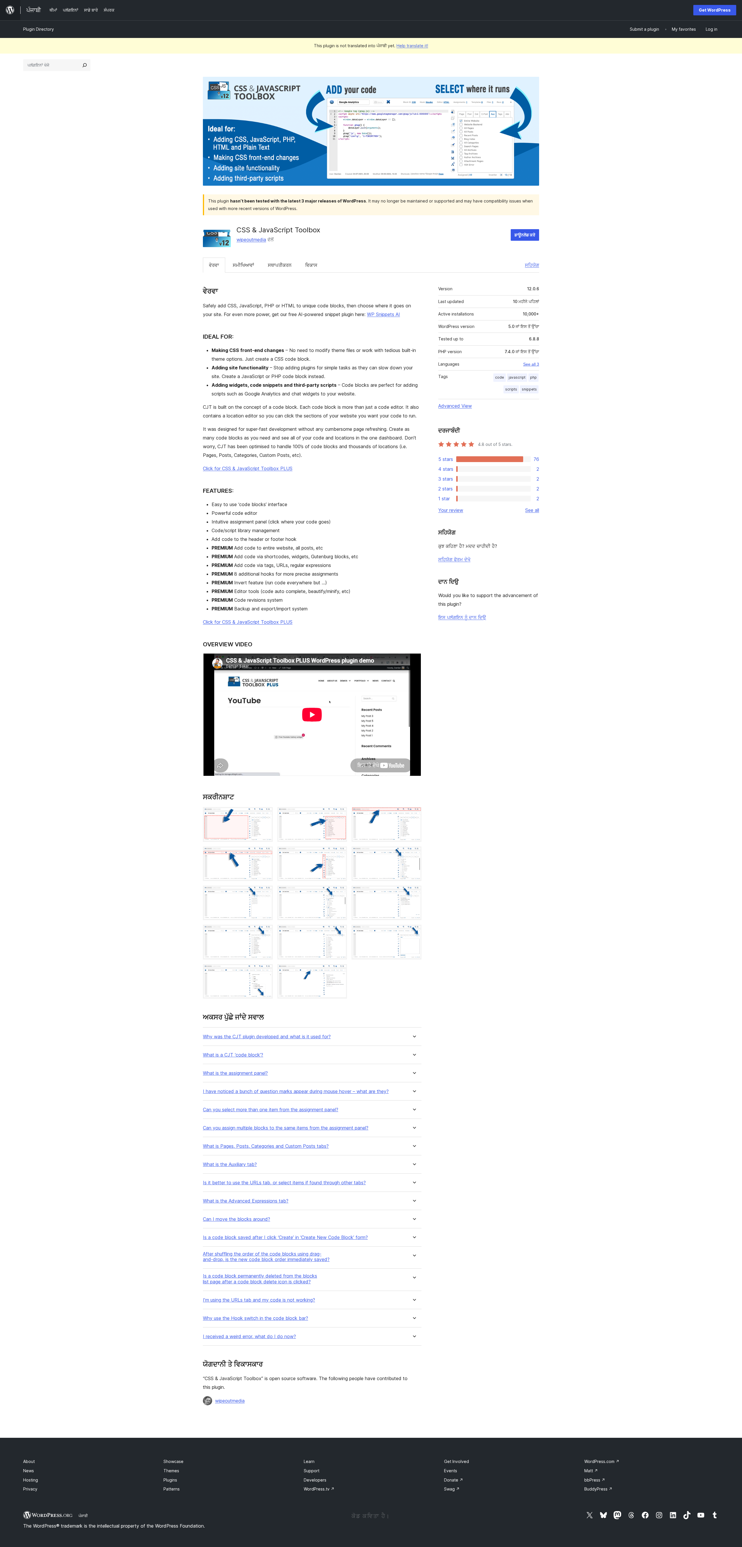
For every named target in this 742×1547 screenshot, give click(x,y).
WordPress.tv (319, 1488)
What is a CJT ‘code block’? (233, 1055)
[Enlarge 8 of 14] (339, 893)
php (533, 377)
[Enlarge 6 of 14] (414, 854)
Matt (591, 1470)
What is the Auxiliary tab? (230, 1164)
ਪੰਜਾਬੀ (83, 1515)
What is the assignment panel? (235, 1073)
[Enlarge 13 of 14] (265, 972)
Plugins (170, 1479)
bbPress (594, 1479)
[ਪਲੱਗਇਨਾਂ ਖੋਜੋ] (84, 65)
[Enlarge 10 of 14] (265, 932)
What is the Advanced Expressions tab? (245, 1201)
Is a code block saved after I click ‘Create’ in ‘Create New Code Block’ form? (285, 1237)
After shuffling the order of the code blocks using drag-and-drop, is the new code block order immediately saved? (266, 1256)
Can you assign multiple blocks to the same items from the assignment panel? (285, 1128)
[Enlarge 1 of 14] (265, 815)
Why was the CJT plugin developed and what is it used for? (267, 1036)
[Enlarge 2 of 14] (339, 815)
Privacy (30, 1488)
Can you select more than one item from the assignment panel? (270, 1109)
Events (450, 1470)
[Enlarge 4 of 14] (265, 854)
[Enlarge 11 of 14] (339, 932)
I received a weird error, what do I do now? (249, 1336)
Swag (452, 1488)
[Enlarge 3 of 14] (414, 815)
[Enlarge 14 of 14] (339, 972)
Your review (450, 510)
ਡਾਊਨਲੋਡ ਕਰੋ (524, 234)
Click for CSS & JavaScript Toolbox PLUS (247, 468)
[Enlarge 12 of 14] (414, 932)
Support (311, 1470)
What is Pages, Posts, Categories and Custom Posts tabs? (266, 1146)
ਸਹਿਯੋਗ (532, 265)
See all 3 (531, 364)
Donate (453, 1479)
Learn (309, 1461)
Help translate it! (412, 45)
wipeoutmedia (251, 239)
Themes (171, 1470)
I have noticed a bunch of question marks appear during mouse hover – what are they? (296, 1091)
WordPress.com (601, 1461)
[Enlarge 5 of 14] (339, 854)
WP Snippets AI (383, 314)
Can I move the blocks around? (236, 1219)
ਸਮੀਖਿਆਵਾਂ (243, 265)
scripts (511, 389)
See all (532, 510)
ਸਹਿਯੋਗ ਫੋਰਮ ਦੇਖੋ (454, 559)
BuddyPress (598, 1488)
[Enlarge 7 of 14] (265, 893)
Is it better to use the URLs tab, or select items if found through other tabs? (284, 1182)
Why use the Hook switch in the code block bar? (255, 1318)
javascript (517, 377)
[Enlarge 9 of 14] (414, 893)
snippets (529, 389)
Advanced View (455, 406)
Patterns (171, 1488)
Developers (315, 1479)
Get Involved (456, 1461)
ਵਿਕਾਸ (311, 265)
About (29, 1461)
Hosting (30, 1479)
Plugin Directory (38, 29)
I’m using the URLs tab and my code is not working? (259, 1300)
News (28, 1470)
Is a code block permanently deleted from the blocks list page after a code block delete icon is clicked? (260, 1278)
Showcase (173, 1461)
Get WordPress (715, 10)
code (499, 377)
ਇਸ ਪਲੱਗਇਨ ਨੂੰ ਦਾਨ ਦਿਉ (462, 617)
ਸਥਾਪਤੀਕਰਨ (280, 265)
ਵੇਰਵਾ (214, 265)
